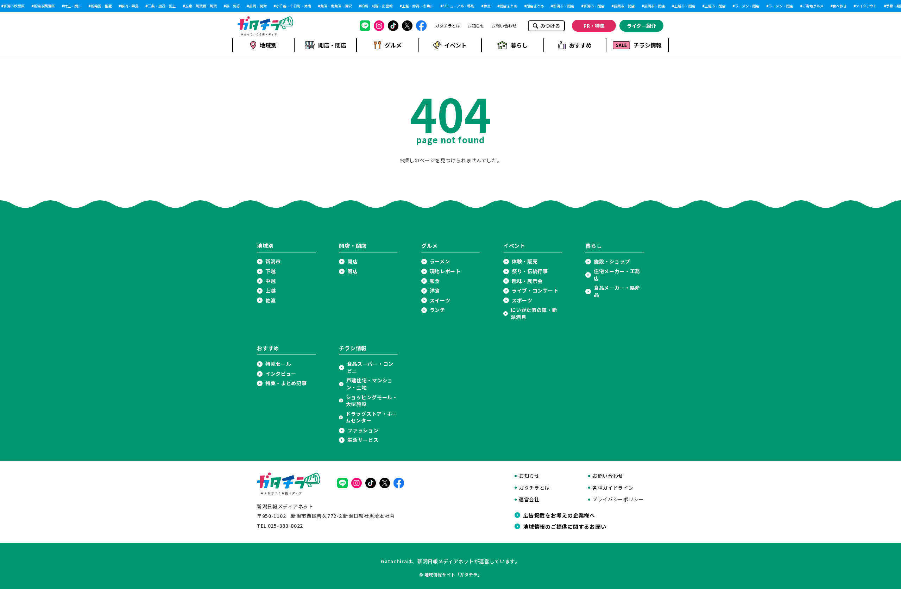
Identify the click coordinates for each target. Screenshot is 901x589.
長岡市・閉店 (652, 6)
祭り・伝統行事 (530, 271)
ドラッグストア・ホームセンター (371, 417)
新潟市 (273, 261)
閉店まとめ (533, 6)
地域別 (268, 45)
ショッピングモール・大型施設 (372, 401)
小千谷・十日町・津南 (291, 6)
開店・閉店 (332, 45)
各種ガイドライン (613, 487)
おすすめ (580, 45)
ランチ (437, 310)
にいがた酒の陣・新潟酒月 (534, 313)
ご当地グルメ (810, 6)
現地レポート (445, 271)
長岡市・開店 (621, 6)
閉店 (352, 271)
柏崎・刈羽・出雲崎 (374, 6)
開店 (352, 261)
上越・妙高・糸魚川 (415, 6)
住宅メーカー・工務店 (617, 275)
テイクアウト (864, 6)
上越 (270, 290)
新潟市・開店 (561, 6)
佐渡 (270, 300)
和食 (435, 281)
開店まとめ (506, 6)
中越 (270, 281)
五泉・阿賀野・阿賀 (198, 6)
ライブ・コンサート (535, 290)
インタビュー (280, 373)
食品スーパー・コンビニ (370, 367)
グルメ (393, 45)
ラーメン (440, 261)
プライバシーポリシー (618, 499)
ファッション (362, 430)
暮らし (519, 45)
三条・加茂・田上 (159, 6)
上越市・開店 (682, 6)
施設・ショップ (612, 261)
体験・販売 (525, 261)
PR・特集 (594, 25)
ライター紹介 (641, 25)
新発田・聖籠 (98, 6)
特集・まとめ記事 (286, 383)
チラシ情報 (648, 45)
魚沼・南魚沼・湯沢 (333, 6)
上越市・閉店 (712, 6)
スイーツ (440, 300)
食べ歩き (837, 6)
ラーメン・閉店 (778, 6)
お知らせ (475, 26)
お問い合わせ (504, 26)
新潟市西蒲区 (41, 6)
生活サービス (362, 440)
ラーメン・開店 (744, 6)
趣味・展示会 (527, 281)
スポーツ (522, 300)
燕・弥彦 (230, 6)
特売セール (278, 364)
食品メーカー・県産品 (617, 291)
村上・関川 (70, 6)
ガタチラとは (447, 26)
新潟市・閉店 (591, 6)
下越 (270, 271)
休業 (484, 6)
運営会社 (529, 499)
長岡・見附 (255, 6)
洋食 (435, 290)
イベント (455, 45)
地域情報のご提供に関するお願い (564, 526)
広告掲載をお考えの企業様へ (559, 515)
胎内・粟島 (127, 6)
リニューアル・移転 (456, 6)
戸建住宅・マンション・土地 (369, 384)
